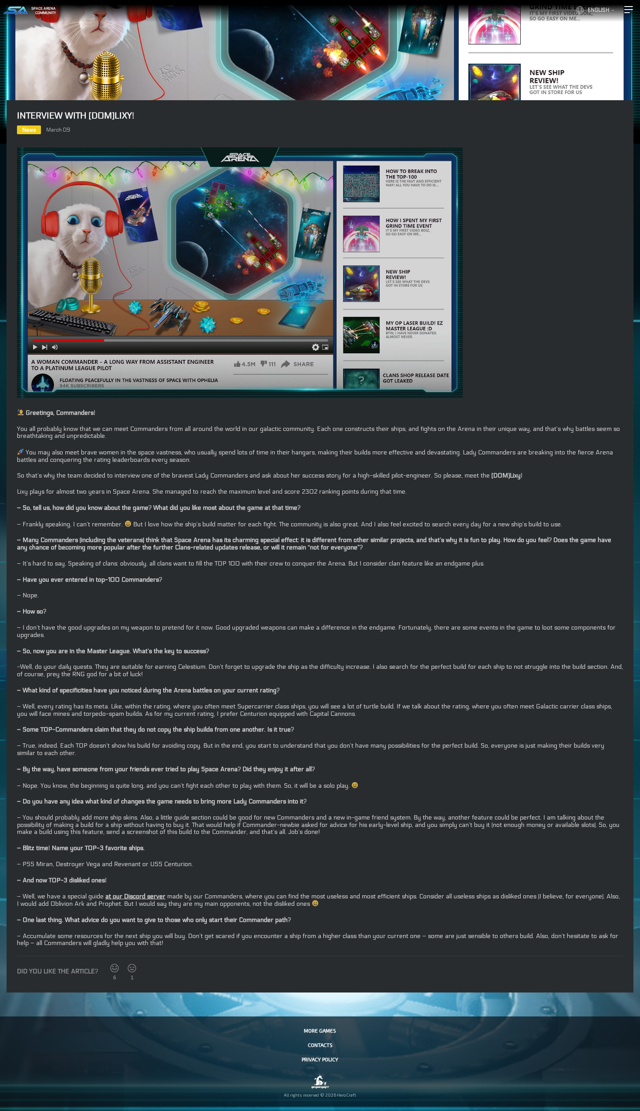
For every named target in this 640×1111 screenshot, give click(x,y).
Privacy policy (320, 1059)
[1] (132, 968)
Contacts (320, 1045)
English (599, 10)
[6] (114, 968)
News (29, 130)
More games (320, 1030)
